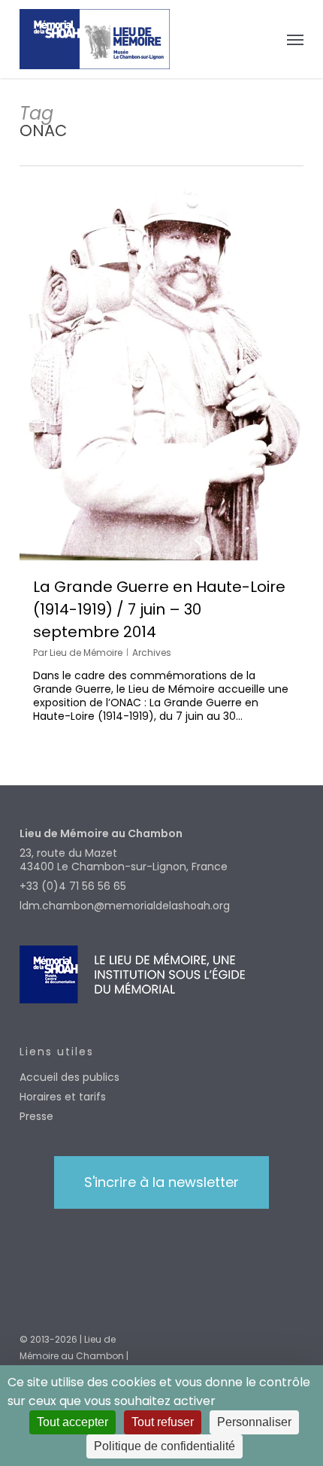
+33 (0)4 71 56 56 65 (73, 886)
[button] (295, 39)
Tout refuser (162, 1422)
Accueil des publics (69, 1077)
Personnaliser (254, 1422)
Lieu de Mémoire (86, 652)
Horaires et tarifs (63, 1096)
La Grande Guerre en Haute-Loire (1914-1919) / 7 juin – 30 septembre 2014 (159, 609)
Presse (36, 1116)
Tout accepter (72, 1422)
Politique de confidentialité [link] (164, 1446)
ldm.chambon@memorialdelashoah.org (125, 905)
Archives (151, 652)
